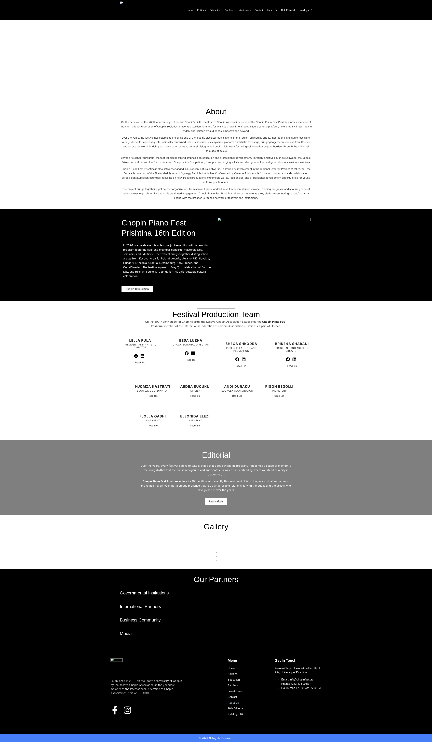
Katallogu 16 (305, 10)
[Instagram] (127, 710)
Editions (201, 10)
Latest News (244, 10)
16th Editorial (288, 10)
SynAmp (228, 10)
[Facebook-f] (115, 710)
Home (190, 10)
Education (215, 10)
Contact (259, 10)
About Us (272, 10)
